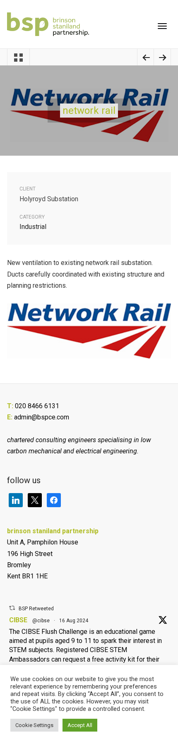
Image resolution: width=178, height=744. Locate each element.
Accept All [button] (79, 725)
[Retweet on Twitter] (12, 608)
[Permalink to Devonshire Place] (162, 59)
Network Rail (89, 110)
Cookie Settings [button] (34, 725)
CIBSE (18, 620)
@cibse (41, 621)
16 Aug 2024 (73, 621)
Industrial (32, 227)
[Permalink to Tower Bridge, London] (146, 59)
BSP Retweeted (36, 609)
